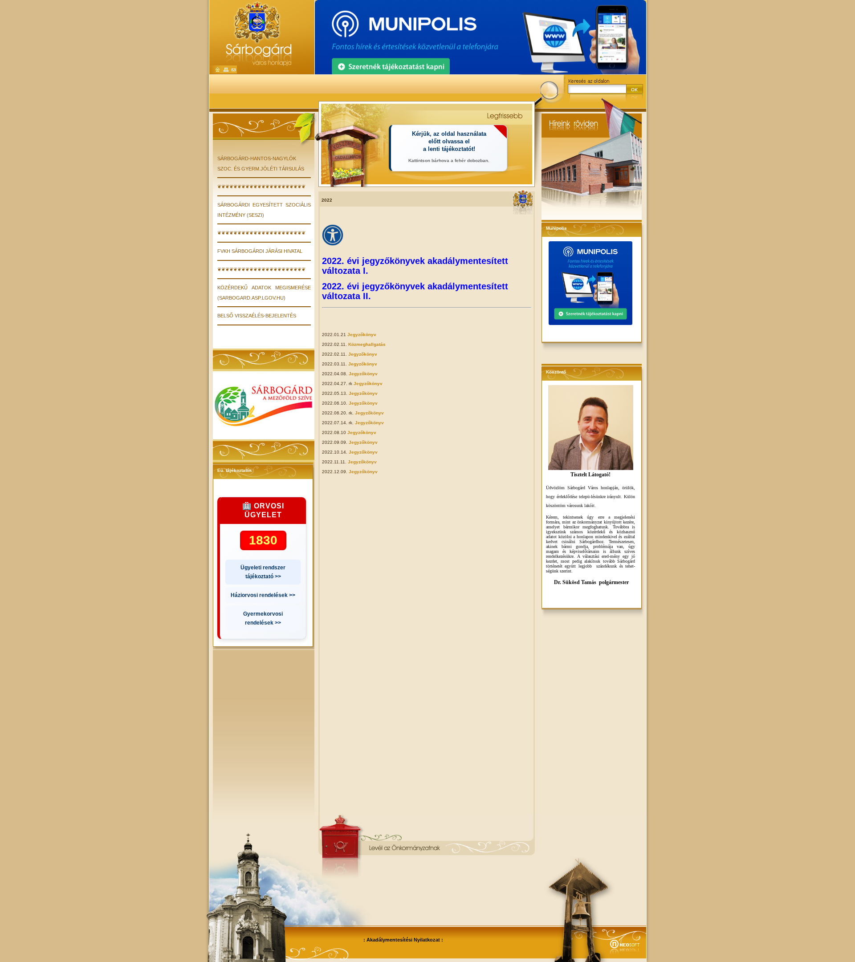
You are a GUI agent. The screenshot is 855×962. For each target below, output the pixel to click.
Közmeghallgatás (367, 344)
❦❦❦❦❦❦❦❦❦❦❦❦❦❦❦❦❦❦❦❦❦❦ (261, 186)
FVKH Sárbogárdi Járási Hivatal (259, 251)
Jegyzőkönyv (361, 334)
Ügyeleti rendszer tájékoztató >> (262, 572)
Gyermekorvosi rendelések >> (263, 618)
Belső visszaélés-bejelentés (256, 315)
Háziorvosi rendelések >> (263, 595)
